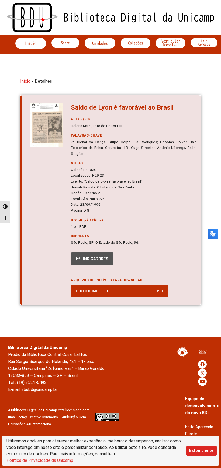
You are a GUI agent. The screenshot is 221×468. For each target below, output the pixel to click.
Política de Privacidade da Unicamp (39, 460)
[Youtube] (202, 381)
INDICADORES (95, 259)
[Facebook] (202, 364)
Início (25, 81)
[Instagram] (202, 373)
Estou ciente (201, 450)
